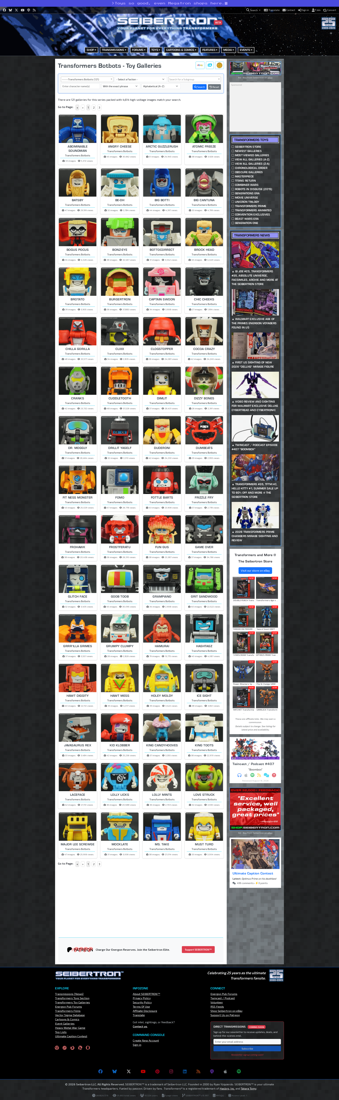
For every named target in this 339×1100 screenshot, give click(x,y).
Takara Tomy (248, 1088)
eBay (269, 77)
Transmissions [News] (69, 994)
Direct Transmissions (238, 1026)
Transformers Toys (251, 140)
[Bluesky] (115, 1071)
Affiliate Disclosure (145, 1010)
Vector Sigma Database (70, 1015)
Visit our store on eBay (255, 570)
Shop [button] (90, 50)
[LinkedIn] (184, 1071)
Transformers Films (68, 1010)
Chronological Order (251, 168)
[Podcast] (212, 1071)
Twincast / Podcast (222, 998)
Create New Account (146, 1040)
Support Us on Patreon (225, 1015)
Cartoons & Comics (67, 1019)
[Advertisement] (37, 112)
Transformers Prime (250, 206)
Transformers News (252, 235)
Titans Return (245, 180)
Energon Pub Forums (68, 1006)
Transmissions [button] (113, 50)
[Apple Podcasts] (225, 1071)
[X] (129, 1071)
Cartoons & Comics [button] (180, 50)
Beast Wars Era (247, 218)
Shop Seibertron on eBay (226, 1010)
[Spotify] (239, 1071)
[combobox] (87, 79)
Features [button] (208, 50)
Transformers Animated (253, 210)
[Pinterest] (157, 1071)
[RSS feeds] (198, 1071)
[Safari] (65, 1047)
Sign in (137, 1044)
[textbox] (194, 79)
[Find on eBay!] (200, 65)
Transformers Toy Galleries (72, 1002)
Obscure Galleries (249, 172)
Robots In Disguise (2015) (253, 189)
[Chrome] (57, 1047)
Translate (139, 1015)
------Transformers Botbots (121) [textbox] (80, 79)
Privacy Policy (142, 998)
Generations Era (247, 193)
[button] (253, 10)
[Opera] (88, 1047)
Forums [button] (137, 50)
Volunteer (216, 1002)
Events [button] (245, 50)
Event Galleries (65, 1023)
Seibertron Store (248, 146)
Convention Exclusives (252, 214)
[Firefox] (72, 1047)
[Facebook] (100, 1071)
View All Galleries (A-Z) (252, 159)
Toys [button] (154, 50)
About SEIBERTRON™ (146, 994)
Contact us (140, 1026)
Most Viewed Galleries (252, 155)
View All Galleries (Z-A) (252, 163)
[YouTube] (143, 1071)
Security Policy (142, 1002)
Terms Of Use (141, 1006)
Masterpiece (244, 176)
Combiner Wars (246, 185)
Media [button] (227, 50)
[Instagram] (171, 1071)
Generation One (246, 223)
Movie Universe (246, 197)
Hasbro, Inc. (227, 1088)
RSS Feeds (217, 1006)
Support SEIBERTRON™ (198, 949)
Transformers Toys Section (72, 998)
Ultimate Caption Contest (253, 873)
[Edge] (80, 1047)
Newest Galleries (248, 151)
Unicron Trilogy (247, 201)
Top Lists (61, 1032)
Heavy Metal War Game (70, 1027)
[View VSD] (219, 65)
